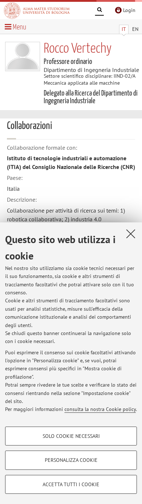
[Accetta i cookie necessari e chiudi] (131, 233)
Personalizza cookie (71, 460)
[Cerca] (99, 11)
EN (135, 29)
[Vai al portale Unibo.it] (37, 10)
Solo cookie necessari (71, 436)
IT (124, 29)
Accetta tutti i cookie (71, 484)
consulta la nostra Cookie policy (100, 409)
